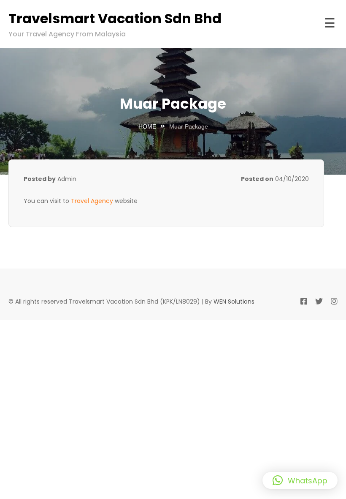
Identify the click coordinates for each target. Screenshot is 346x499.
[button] (300, 480)
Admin (66, 179)
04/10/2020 (292, 179)
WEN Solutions (234, 301)
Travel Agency (92, 201)
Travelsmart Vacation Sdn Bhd (115, 18)
